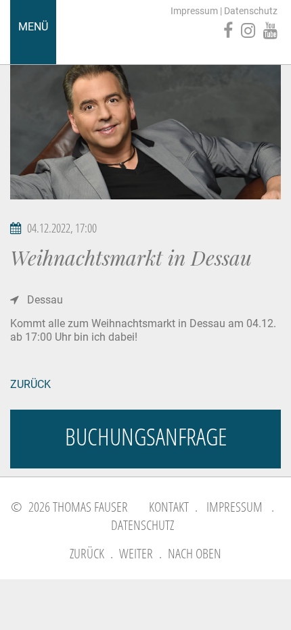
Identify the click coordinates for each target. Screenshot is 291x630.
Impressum (194, 10)
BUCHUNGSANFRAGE (146, 436)
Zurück (30, 384)
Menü (33, 26)
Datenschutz (250, 10)
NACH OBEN (194, 553)
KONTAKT (169, 507)
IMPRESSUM (234, 507)
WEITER (136, 553)
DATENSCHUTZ (142, 525)
